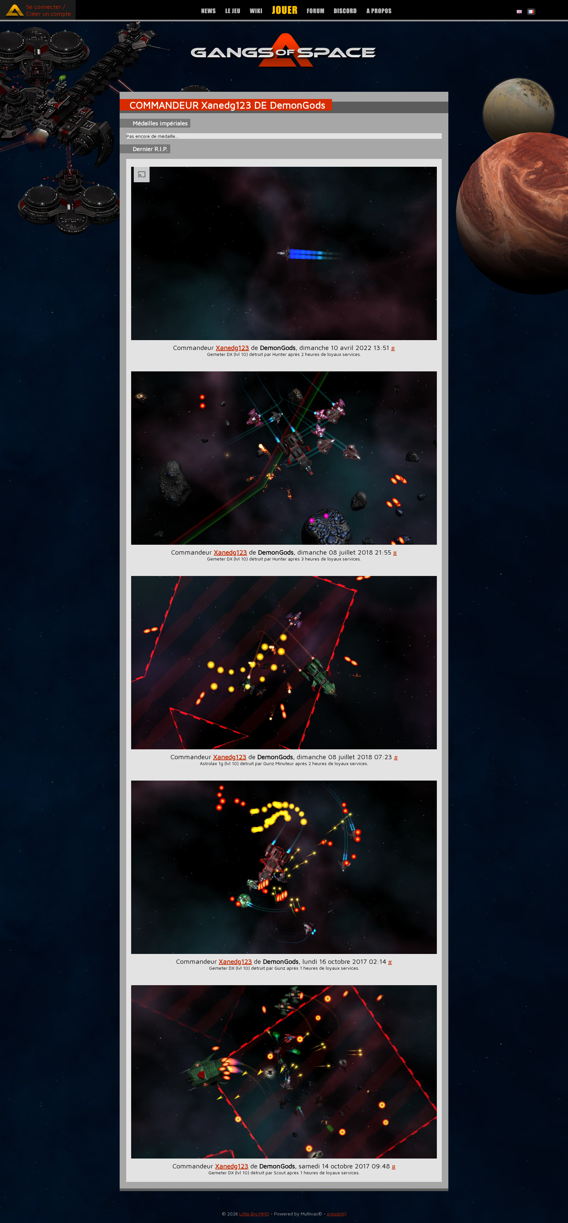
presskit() (336, 1213)
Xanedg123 (232, 347)
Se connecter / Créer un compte (48, 10)
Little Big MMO (254, 1213)
